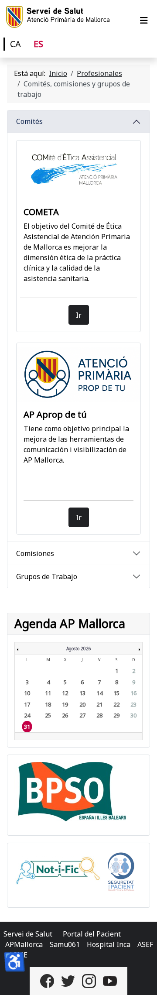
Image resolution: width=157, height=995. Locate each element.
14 (99, 693)
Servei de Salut (27, 934)
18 (48, 704)
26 (65, 715)
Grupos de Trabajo (46, 576)
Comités (29, 121)
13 (82, 693)
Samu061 (65, 944)
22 (116, 704)
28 (99, 715)
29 (116, 715)
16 (133, 693)
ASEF (145, 944)
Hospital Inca (108, 944)
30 (133, 715)
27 (82, 715)
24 (27, 715)
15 (116, 693)
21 (99, 704)
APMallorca (24, 944)
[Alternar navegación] (144, 20)
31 (27, 727)
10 (27, 693)
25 (48, 715)
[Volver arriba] (141, 979)
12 (65, 693)
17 (27, 704)
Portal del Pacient (92, 934)
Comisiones (35, 553)
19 (65, 704)
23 (133, 704)
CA (15, 44)
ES (38, 44)
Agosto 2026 (78, 648)
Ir (79, 315)
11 (48, 693)
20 (82, 704)
